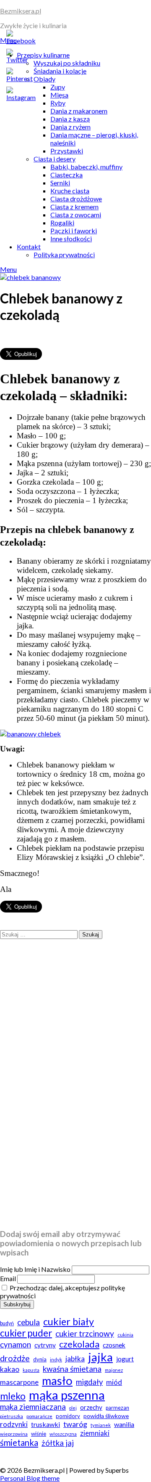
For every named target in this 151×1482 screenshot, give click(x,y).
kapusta (31, 1370)
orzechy (91, 1407)
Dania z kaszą (70, 119)
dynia (40, 1359)
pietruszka (11, 1416)
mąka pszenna (67, 1394)
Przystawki (66, 151)
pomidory (68, 1416)
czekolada (79, 1344)
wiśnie (38, 1433)
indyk (56, 1359)
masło (57, 1380)
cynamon (15, 1344)
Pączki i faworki (73, 231)
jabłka (75, 1358)
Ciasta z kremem (74, 207)
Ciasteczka (66, 175)
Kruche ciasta (69, 191)
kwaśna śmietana (72, 1369)
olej (73, 1408)
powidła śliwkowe (106, 1415)
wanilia (124, 1424)
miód (114, 1382)
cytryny (45, 1345)
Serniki (60, 183)
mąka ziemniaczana (33, 1406)
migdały (89, 1382)
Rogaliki (62, 223)
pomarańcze (39, 1416)
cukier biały (68, 1321)
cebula (28, 1322)
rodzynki (14, 1424)
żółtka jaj (58, 1443)
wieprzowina (14, 1434)
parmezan (117, 1408)
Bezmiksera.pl (20, 11)
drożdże (15, 1358)
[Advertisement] (75, 1147)
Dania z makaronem (78, 111)
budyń (7, 1323)
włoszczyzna (63, 1434)
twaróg (75, 1424)
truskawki (45, 1424)
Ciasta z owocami (75, 215)
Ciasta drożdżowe (76, 199)
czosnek (114, 1345)
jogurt (125, 1359)
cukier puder (26, 1333)
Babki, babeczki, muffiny (86, 167)
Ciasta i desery (55, 159)
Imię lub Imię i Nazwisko (35, 1269)
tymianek (101, 1425)
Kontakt (29, 247)
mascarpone (19, 1382)
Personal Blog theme (30, 1478)
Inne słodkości (71, 239)
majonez (114, 1370)
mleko (13, 1396)
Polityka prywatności (64, 254)
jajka (100, 1357)
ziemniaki (94, 1433)
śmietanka (19, 1442)
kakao (9, 1369)
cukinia (125, 1334)
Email (8, 1278)
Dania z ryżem (70, 127)
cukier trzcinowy (84, 1333)
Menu (8, 269)
